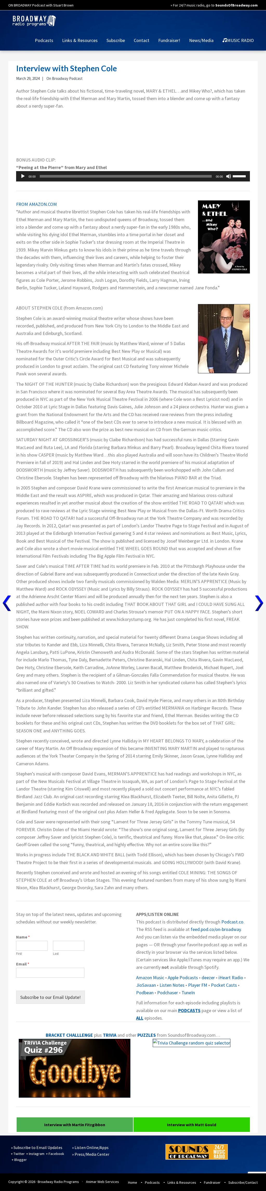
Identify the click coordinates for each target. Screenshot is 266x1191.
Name (23, 937)
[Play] (22, 176)
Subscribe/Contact (243, 1182)
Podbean (145, 993)
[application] (133, 176)
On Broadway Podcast (64, 78)
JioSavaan (146, 985)
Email (22, 963)
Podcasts (152, 1182)
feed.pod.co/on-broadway (216, 929)
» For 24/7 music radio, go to (214, 5)
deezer (208, 977)
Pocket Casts (224, 985)
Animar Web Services (102, 1181)
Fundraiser (212, 1182)
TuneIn (188, 993)
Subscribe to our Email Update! (50, 997)
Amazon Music (150, 977)
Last (56, 954)
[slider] (240, 175)
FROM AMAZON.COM (36, 204)
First (19, 954)
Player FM (197, 985)
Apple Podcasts (183, 977)
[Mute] (228, 176)
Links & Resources (182, 1182)
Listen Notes (171, 985)
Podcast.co (232, 922)
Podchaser (167, 993)
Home (132, 1182)
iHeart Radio (230, 977)
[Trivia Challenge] (74, 1096)
